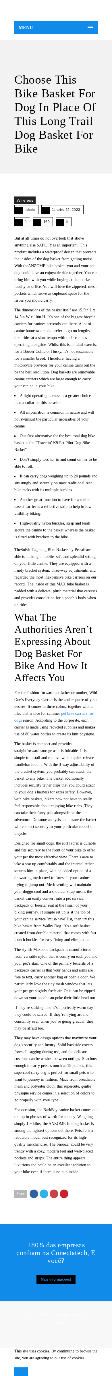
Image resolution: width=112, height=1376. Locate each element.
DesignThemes (56, 1323)
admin (30, 210)
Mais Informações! (56, 1279)
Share (20, 1194)
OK (21, 1372)
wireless (25, 200)
